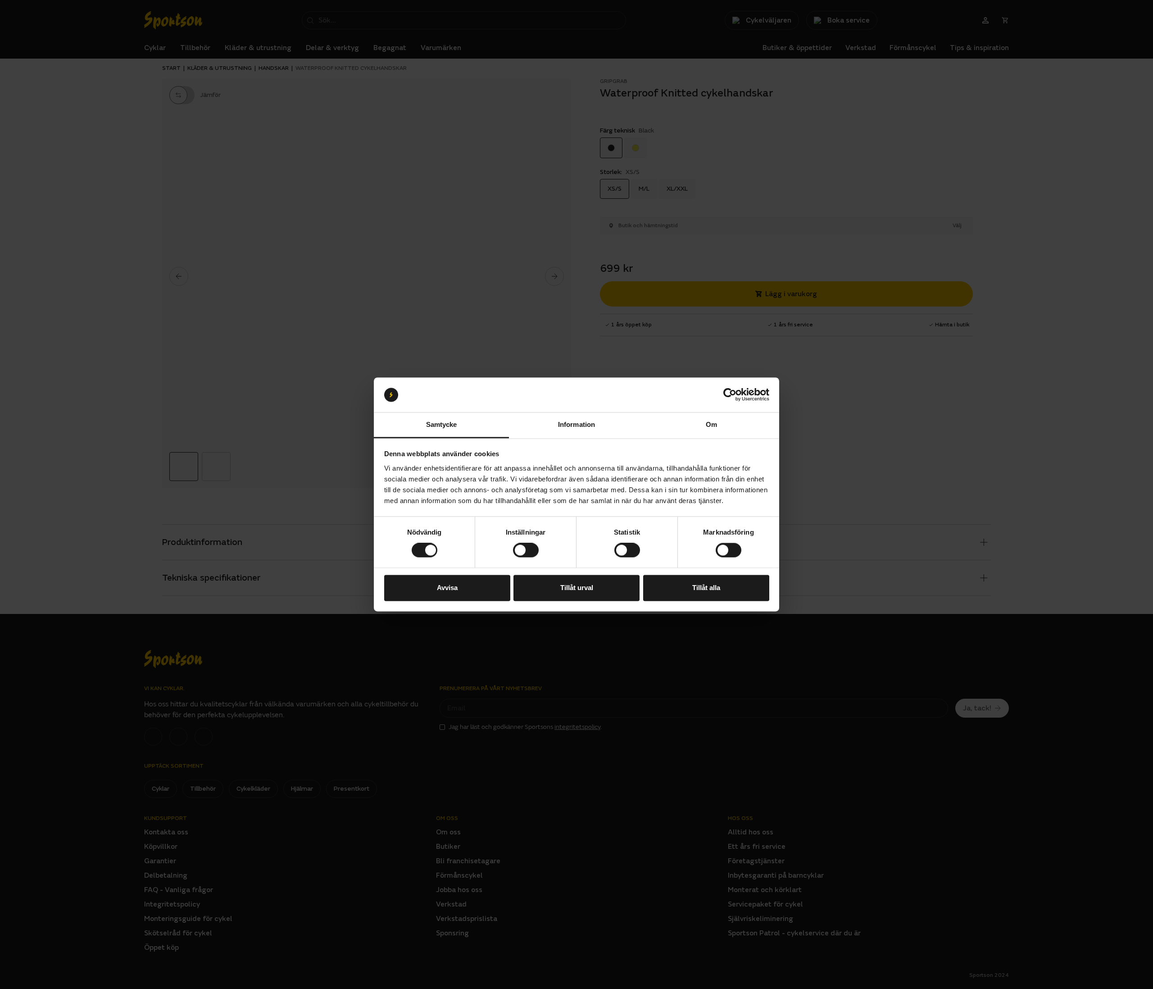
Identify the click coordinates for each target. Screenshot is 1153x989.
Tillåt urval (576, 587)
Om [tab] (711, 424)
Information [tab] (576, 424)
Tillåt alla (706, 587)
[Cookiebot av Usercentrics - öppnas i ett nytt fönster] (729, 395)
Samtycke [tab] (441, 424)
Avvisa (447, 587)
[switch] (526, 550)
